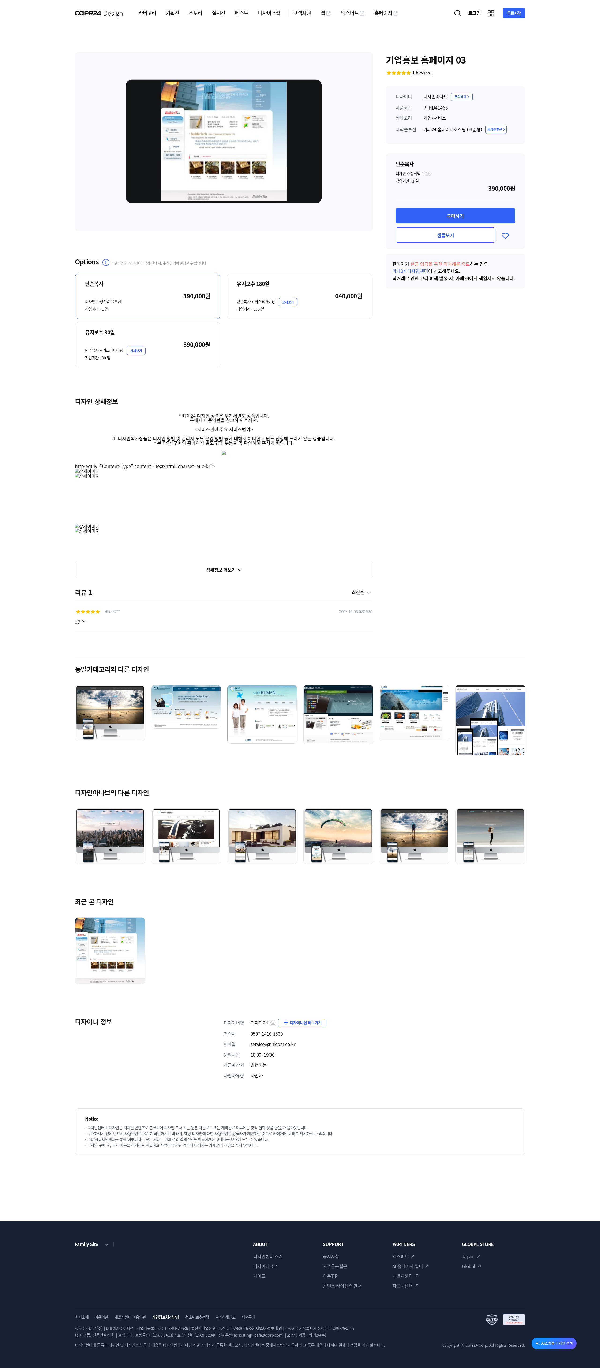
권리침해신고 (225, 1317)
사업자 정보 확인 (268, 1328)
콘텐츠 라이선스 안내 (342, 1285)
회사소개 (82, 1317)
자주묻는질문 (335, 1266)
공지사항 (331, 1256)
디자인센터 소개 (268, 1256)
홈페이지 (383, 13)
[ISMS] (505, 1319)
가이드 (259, 1276)
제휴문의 (248, 1317)
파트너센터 (402, 1285)
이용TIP (330, 1276)
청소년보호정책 (197, 1317)
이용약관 (101, 1317)
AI (557, 1343)
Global (468, 1266)
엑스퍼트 (350, 13)
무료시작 (514, 13)
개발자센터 (402, 1276)
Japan (468, 1256)
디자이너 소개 (266, 1266)
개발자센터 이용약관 (130, 1317)
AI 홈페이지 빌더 (407, 1266)
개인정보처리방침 (165, 1317)
